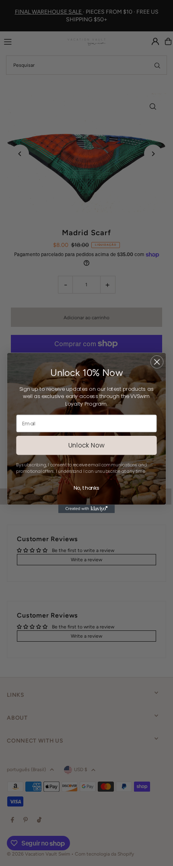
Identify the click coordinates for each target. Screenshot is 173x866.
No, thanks (86, 488)
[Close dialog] (157, 362)
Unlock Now (86, 445)
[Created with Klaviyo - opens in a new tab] (86, 509)
